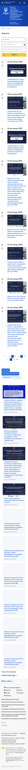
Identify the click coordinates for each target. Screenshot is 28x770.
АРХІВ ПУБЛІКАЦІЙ (9, 675)
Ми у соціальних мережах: (13, 687)
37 (14, 359)
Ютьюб (7, 692)
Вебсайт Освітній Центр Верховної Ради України (14, 711)
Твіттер (20, 690)
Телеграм (8, 695)
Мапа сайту (4, 725)
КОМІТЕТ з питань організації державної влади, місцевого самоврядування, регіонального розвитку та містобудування (16, 13)
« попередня (3, 356)
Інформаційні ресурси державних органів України (14, 718)
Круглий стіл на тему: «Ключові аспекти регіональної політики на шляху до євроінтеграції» (16, 298)
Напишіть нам (6, 377)
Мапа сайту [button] (6, 681)
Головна (3, 28)
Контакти (4, 722)
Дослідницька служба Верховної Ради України (13, 709)
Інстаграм (20, 692)
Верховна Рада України (14, 23)
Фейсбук (8, 690)
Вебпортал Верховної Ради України (10, 699)
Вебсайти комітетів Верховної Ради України (12, 702)
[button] (14, 40)
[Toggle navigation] (2, 2)
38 (17, 359)
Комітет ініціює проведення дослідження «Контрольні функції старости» (14, 500)
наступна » (20, 359)
